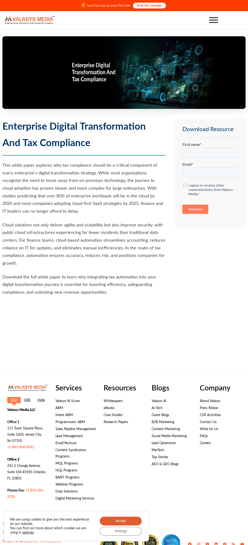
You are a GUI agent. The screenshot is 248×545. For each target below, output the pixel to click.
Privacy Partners (13, 541)
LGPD (55, 541)
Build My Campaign (149, 5)
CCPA (44, 541)
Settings (121, 531)
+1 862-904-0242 (20, 447)
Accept (121, 521)
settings (28, 532)
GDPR (31, 541)
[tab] (14, 400)
